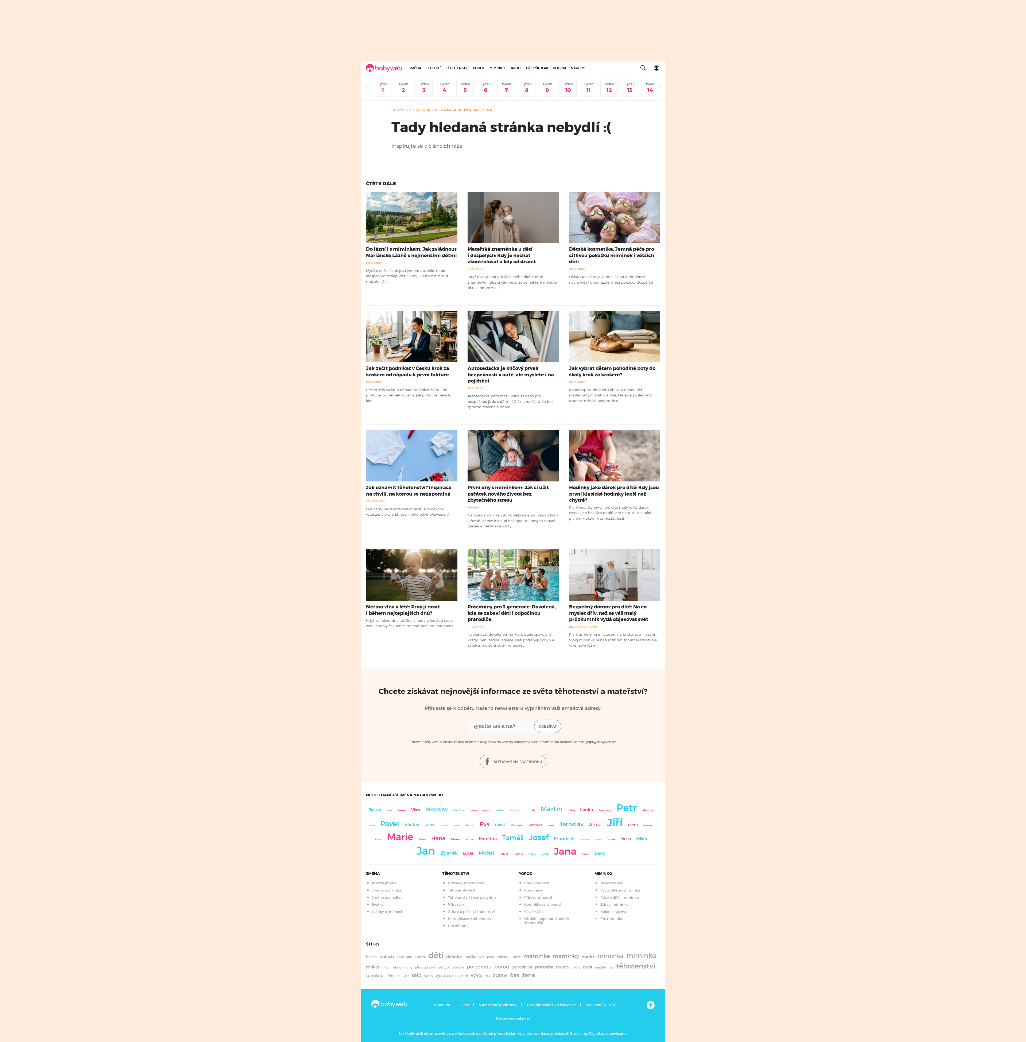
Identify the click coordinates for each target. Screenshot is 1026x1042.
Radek (378, 839)
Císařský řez (534, 911)
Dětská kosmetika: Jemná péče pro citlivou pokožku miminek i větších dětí (611, 255)
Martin (552, 809)
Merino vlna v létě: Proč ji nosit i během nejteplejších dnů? (403, 610)
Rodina (559, 68)
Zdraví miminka (614, 904)
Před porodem (537, 883)
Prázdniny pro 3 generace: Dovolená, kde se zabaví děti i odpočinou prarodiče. (512, 613)
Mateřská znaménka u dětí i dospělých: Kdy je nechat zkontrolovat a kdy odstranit (502, 255)
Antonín (532, 854)
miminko (641, 956)
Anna (595, 824)
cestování (404, 957)
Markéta (647, 825)
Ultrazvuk (456, 904)
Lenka (586, 809)
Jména (415, 68)
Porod (479, 68)
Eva (484, 824)
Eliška (474, 810)
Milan (641, 838)
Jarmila (611, 839)
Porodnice (533, 890)
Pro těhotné (458, 926)
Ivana (551, 825)
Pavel (389, 823)
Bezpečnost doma (583, 626)
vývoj (477, 975)
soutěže (600, 967)
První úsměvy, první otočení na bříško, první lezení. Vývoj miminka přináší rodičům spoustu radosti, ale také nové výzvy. (613, 639)
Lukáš (500, 825)
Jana (565, 851)
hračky (470, 957)
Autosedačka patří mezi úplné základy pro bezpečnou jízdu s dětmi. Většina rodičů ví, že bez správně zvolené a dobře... (510, 401)
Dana (372, 825)
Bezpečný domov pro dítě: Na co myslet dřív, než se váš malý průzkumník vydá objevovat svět (608, 613)
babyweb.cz (403, 110)
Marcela (456, 825)
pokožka (458, 967)
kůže (517, 957)
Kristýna (585, 854)
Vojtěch (598, 839)
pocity (430, 967)
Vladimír (459, 810)
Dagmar (485, 810)
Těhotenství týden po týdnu (472, 897)
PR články (374, 263)
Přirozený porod (538, 897)
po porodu (479, 967)
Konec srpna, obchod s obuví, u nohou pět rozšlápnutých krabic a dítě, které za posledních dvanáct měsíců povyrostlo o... (610, 395)
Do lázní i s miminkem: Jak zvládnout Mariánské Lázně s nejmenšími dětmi (411, 252)
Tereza (401, 810)
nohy (408, 967)
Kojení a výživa (613, 911)
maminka (536, 956)
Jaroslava (604, 810)
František (564, 838)
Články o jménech (387, 911)
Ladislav (499, 810)
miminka (610, 956)
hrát (481, 957)
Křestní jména (384, 883)
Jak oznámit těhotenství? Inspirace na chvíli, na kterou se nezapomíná (409, 490)
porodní (544, 967)
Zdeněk (449, 853)
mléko (373, 967)
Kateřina (488, 838)
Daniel (545, 853)
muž (385, 967)
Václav (412, 825)
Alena (625, 838)
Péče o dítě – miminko (619, 897)
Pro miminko (611, 918)
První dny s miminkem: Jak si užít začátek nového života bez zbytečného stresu (508, 493)
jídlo (490, 957)
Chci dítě (434, 68)
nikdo (396, 967)
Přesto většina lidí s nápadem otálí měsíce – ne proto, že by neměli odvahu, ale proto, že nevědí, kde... (408, 395)
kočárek (504, 957)
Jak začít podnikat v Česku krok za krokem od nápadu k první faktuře (407, 371)
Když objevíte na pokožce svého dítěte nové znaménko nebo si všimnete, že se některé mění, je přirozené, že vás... (512, 282)
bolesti (386, 956)
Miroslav (436, 809)
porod (502, 966)
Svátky (377, 904)
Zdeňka (455, 839)
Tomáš (513, 838)
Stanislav (584, 839)
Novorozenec (611, 883)
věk (487, 976)
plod (418, 967)
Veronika (535, 825)
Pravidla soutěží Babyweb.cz (551, 1005)
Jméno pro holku (386, 897)
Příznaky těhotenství (466, 883)
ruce (587, 967)
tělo (417, 975)
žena (528, 975)
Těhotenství (457, 68)
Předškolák (537, 68)
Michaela (517, 825)
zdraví (500, 975)
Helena (518, 853)
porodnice (522, 967)
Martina (647, 810)
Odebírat (547, 726)
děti (436, 955)
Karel (429, 825)
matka (588, 956)
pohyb (443, 967)
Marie (400, 837)
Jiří (615, 822)
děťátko (454, 956)
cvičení (420, 957)
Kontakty (442, 1005)
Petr (626, 808)
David (600, 853)
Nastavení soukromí (513, 1018)
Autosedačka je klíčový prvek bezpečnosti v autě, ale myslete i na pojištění (511, 374)
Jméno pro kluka (386, 890)
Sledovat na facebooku (517, 761)
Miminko (497, 68)
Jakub (375, 810)
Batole (516, 68)
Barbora (469, 839)
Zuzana (443, 825)
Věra (415, 810)
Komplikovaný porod (542, 904)
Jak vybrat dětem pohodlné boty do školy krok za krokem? (612, 371)
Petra (633, 825)
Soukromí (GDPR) (601, 1005)
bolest (371, 957)
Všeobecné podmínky (498, 1005)
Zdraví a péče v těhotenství (471, 911)
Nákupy (578, 68)
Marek (422, 839)
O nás (464, 1005)
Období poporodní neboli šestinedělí (546, 920)
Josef (539, 837)
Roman (469, 825)
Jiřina (389, 810)
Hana (438, 838)
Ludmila (529, 810)
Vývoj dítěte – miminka (620, 890)
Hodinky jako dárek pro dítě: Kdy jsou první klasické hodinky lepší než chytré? (614, 493)
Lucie (468, 853)
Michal (486, 853)
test (610, 967)
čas (514, 975)
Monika (503, 853)
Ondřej (514, 810)
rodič (576, 967)
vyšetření (446, 975)
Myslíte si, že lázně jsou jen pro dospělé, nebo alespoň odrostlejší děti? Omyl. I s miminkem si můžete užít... (407, 276)
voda (428, 976)
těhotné (374, 975)
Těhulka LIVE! (397, 976)
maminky (566, 956)
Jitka (571, 810)
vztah (463, 976)
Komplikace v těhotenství (470, 918)
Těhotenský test (461, 890)
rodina (562, 967)
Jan (426, 851)
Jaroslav (571, 824)
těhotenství (635, 966)
